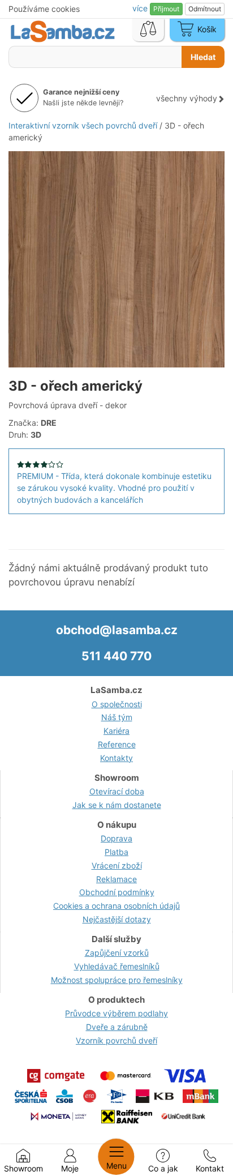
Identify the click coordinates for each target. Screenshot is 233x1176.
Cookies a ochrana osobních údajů (116, 905)
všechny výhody (186, 98)
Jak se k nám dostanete (116, 805)
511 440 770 (116, 656)
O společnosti (117, 704)
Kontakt (210, 1168)
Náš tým (116, 717)
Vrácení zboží (117, 865)
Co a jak (163, 1168)
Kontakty (116, 758)
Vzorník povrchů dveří (116, 1040)
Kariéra (116, 730)
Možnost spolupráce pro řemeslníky (117, 980)
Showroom (23, 1168)
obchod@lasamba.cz (117, 630)
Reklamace (116, 879)
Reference (117, 744)
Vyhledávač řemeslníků (116, 966)
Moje (70, 1168)
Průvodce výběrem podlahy (116, 1013)
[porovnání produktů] (148, 30)
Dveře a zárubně (117, 1027)
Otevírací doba (116, 791)
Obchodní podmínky (116, 892)
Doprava (116, 838)
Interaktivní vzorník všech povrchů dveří (82, 125)
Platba (116, 852)
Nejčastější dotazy (117, 919)
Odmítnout (204, 9)
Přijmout (166, 9)
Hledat (203, 57)
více (141, 8)
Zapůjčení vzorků (117, 952)
